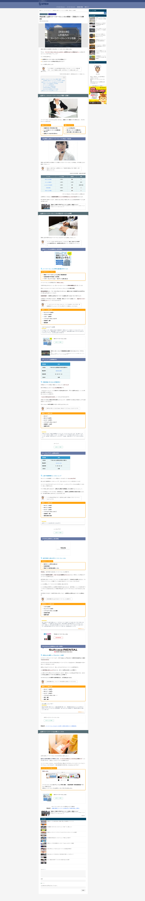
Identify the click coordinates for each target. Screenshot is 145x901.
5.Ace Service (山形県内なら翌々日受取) (50, 89)
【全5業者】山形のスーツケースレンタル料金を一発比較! (54, 80)
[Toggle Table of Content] (63, 77)
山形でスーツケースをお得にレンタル (49, 90)
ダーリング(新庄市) (48, 182)
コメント (43, 869)
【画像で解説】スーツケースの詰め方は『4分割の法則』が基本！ (65, 808)
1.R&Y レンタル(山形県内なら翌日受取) (50, 83)
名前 (42, 878)
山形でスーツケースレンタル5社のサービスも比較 (52, 82)
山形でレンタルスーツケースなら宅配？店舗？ (51, 79)
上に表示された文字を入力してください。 (49, 885)
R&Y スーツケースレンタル (60, 338)
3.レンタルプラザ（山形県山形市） (49, 86)
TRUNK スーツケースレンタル (61, 634)
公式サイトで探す (58, 342)
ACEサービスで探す (49, 720)
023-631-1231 (59, 463)
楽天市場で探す (59, 637)
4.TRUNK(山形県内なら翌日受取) (49, 87)
